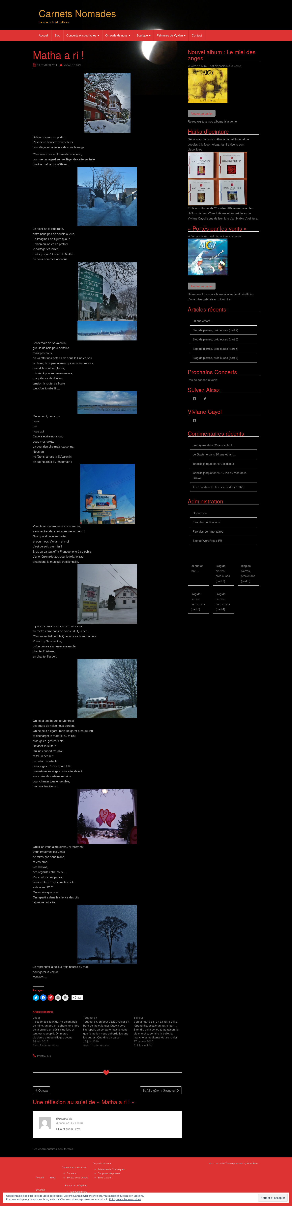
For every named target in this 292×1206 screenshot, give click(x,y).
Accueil (43, 35)
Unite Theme (226, 1163)
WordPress (253, 1163)
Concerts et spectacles (81, 35)
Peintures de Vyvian (170, 35)
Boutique (142, 35)
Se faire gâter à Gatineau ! (159, 1090)
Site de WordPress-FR (207, 540)
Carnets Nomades (77, 13)
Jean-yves (199, 445)
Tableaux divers (78, 1191)
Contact (197, 35)
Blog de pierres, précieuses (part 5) (215, 348)
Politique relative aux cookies (125, 1199)
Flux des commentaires (208, 531)
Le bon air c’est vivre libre (227, 487)
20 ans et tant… (203, 321)
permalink (44, 1056)
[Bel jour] (159, 1031)
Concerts (71, 1173)
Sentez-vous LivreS (77, 1177)
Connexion (200, 513)
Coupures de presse (109, 1173)
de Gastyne (200, 454)
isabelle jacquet (203, 463)
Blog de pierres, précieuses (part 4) (215, 358)
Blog (57, 35)
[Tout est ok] (108, 1031)
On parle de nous (116, 35)
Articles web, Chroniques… (112, 1169)
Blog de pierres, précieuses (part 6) (215, 339)
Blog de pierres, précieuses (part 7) (215, 330)
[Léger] (58, 1031)
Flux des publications (206, 522)
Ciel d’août (227, 463)
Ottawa (43, 1090)
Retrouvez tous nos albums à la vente (212, 121)
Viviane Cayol (72, 65)
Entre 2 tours (104, 1177)
